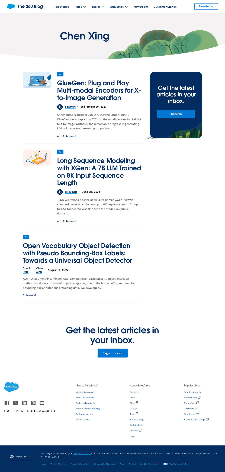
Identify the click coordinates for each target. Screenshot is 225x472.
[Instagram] (34, 404)
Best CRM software (85, 397)
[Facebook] (7, 404)
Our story (134, 392)
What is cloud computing (88, 408)
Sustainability (136, 424)
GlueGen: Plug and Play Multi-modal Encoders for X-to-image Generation (99, 90)
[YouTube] (42, 404)
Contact (132, 464)
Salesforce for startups (194, 419)
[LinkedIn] (25, 404)
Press (132, 397)
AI (60, 74)
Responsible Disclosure (104, 464)
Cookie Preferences (149, 464)
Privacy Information (79, 464)
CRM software (191, 408)
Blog (132, 403)
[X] (16, 404)
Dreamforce (190, 403)
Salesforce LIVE (191, 414)
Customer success (84, 414)
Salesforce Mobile (192, 392)
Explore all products (85, 403)
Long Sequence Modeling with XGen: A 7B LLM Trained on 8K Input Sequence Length (99, 172)
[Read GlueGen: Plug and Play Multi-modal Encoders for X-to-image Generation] (37, 88)
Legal (132, 435)
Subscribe (176, 114)
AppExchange (190, 397)
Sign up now (112, 353)
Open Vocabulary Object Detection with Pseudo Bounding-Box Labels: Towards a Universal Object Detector (77, 253)
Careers (133, 408)
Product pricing (83, 419)
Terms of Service (58, 464)
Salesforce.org (137, 419)
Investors (134, 430)
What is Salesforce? (85, 392)
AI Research (69, 136)
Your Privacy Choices (179, 464)
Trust (132, 414)
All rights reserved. (82, 453)
